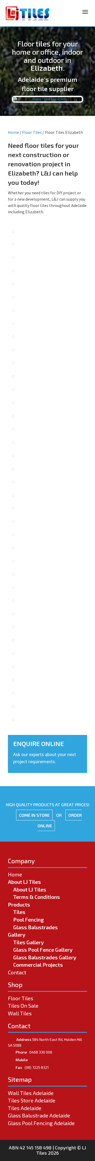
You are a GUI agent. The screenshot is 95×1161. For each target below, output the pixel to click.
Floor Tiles (32, 132)
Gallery (16, 934)
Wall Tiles (20, 1013)
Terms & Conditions (36, 897)
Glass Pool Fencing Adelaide (41, 1123)
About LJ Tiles (24, 882)
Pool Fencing (28, 919)
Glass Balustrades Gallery (44, 957)
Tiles (19, 912)
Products (19, 904)
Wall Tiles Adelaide (31, 1093)
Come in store (34, 815)
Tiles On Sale (23, 1005)
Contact (17, 972)
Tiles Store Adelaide (31, 1100)
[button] (18, 99)
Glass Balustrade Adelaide (39, 1115)
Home (13, 132)
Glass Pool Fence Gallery (43, 949)
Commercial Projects (38, 964)
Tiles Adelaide (24, 1108)
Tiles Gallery (28, 942)
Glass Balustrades (35, 927)
